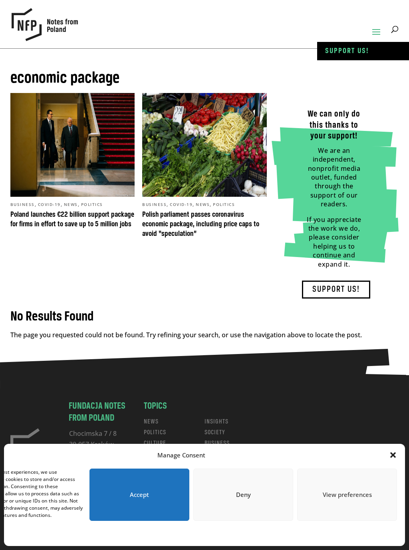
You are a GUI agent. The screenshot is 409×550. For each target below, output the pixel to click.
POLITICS (155, 432)
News (71, 204)
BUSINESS (217, 443)
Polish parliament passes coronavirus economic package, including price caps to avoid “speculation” (200, 224)
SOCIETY (214, 432)
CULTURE (155, 443)
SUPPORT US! (336, 289)
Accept (139, 495)
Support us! (347, 51)
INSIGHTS (216, 421)
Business (22, 204)
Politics (92, 204)
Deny (243, 495)
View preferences (347, 495)
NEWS (151, 421)
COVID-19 (49, 204)
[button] (393, 455)
